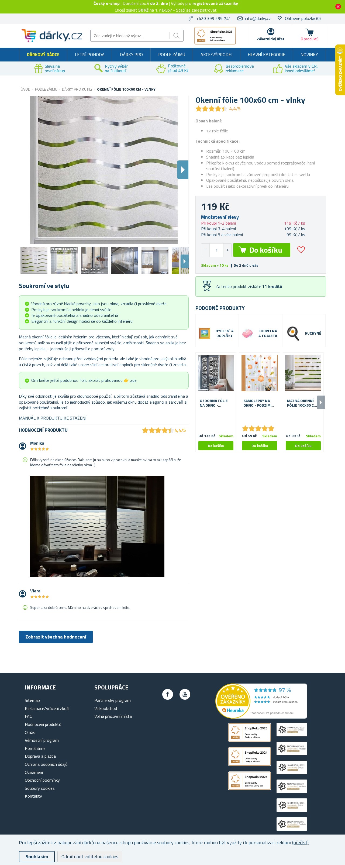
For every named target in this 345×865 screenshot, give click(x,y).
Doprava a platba (40, 756)
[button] (227, 250)
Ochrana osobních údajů (46, 764)
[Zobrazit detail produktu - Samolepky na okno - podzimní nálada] (259, 373)
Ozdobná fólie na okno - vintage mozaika (215, 403)
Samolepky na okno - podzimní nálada (258, 403)
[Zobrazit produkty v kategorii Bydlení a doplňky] (204, 333)
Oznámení (34, 772)
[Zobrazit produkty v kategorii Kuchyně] (293, 333)
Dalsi (182, 169)
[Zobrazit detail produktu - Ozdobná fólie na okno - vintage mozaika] (216, 373)
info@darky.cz (258, 18)
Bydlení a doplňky (224, 333)
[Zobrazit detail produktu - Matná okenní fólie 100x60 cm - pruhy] (303, 373)
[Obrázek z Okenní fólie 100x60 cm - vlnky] (34, 260)
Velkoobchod (105, 708)
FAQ (29, 716)
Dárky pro (131, 54)
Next (185, 261)
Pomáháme (35, 748)
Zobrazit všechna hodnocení (55, 636)
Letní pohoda (90, 54)
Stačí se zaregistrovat (196, 10)
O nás (30, 732)
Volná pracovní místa (113, 716)
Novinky (309, 54)
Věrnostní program (42, 740)
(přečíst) (300, 842)
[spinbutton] (216, 250)
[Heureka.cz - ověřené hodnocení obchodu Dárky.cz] (261, 717)
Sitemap (32, 700)
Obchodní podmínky (42, 780)
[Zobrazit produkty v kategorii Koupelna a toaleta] (247, 333)
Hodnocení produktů (43, 724)
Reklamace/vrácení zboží (47, 708)
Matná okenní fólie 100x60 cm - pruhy (303, 403)
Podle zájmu (171, 54)
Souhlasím (37, 856)
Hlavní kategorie (266, 54)
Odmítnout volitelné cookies (89, 856)
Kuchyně (313, 333)
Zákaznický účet (270, 39)
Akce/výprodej (216, 54)
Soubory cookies (40, 788)
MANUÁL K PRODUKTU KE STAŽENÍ (52, 418)
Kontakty (33, 796)
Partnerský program (112, 700)
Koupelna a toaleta (267, 333)
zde (133, 380)
